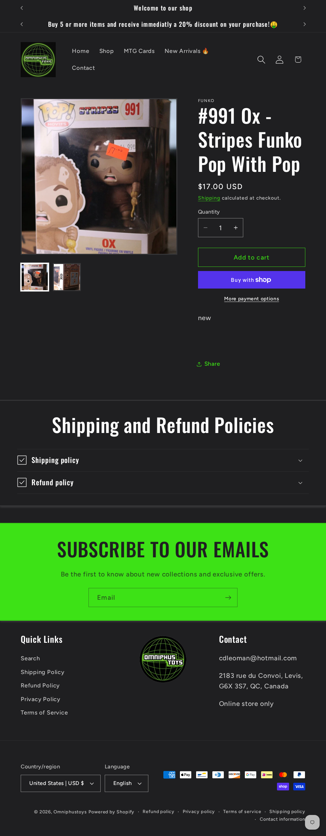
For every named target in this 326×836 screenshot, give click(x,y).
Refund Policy (40, 685)
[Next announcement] (305, 8)
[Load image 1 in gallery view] (35, 277)
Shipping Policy (43, 672)
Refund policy (158, 811)
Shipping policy (287, 811)
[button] (261, 59)
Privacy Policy (40, 699)
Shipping (209, 198)
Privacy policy (199, 811)
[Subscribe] (228, 597)
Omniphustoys (70, 812)
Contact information (282, 819)
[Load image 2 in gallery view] (67, 277)
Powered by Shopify (111, 812)
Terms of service (242, 811)
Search (30, 658)
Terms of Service (44, 712)
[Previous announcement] (22, 8)
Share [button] (212, 363)
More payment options (251, 299)
